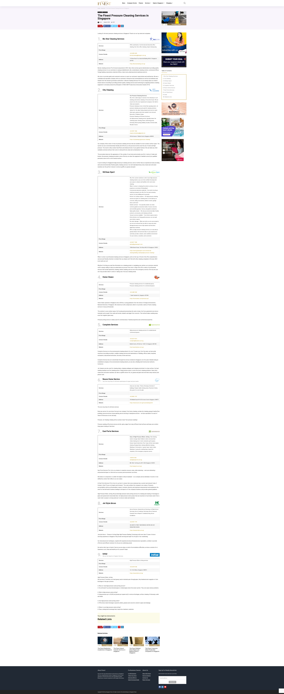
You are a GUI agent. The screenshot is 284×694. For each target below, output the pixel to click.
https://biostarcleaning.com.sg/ (137, 63)
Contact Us (145, 677)
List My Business (132, 673)
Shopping (169, 3)
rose (101, 22)
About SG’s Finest (147, 673)
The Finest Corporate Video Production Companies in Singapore (152, 650)
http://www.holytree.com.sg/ (137, 347)
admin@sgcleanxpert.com (136, 244)
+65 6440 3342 (133, 292)
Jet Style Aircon (168, 92)
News (123, 3)
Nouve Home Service (169, 87)
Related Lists (168, 97)
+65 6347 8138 (133, 566)
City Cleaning (167, 78)
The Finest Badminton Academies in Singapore (105, 649)
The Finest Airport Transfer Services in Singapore (119, 650)
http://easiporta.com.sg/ (136, 466)
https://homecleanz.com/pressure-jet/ (139, 298)
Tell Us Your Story (132, 675)
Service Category (147, 675)
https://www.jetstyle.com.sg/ (137, 530)
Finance (141, 3)
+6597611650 (133, 457)
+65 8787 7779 (133, 522)
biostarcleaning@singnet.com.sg (138, 55)
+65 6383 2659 (133, 53)
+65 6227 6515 (133, 338)
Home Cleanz (167, 83)
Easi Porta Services (169, 90)
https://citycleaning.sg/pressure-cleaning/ (140, 139)
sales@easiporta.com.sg (136, 459)
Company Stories (132, 3)
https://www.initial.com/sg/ (136, 573)
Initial (165, 94)
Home (99, 8)
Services (147, 3)
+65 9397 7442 (133, 131)
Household (105, 12)
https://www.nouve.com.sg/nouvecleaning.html (141, 402)
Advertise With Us (132, 677)
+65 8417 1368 (133, 242)
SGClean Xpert (168, 81)
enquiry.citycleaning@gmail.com (137, 133)
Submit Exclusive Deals (133, 679)
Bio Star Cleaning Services (171, 76)
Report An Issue (146, 679)
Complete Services (169, 85)
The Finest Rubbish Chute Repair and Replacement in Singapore (135, 651)
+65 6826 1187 (133, 396)
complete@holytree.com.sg (136, 340)
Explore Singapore (158, 3)
